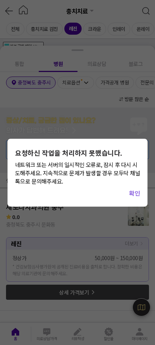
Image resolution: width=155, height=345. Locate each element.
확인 (134, 193)
